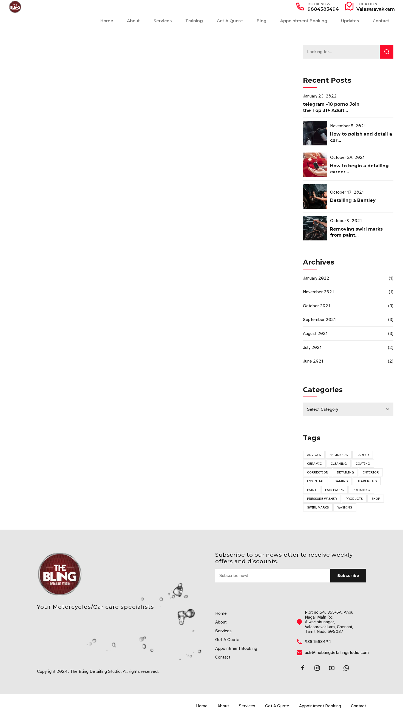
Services (163, 20)
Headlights (367, 481)
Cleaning (339, 464)
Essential (315, 481)
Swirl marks (318, 507)
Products (354, 499)
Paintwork (334, 490)
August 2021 (315, 333)
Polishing (361, 490)
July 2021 (312, 347)
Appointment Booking (303, 20)
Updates (350, 20)
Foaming (340, 481)
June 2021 (313, 361)
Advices (314, 455)
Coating (363, 464)
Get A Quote (230, 20)
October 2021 (316, 306)
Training (194, 20)
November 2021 (318, 292)
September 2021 (319, 319)
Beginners (339, 455)
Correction (317, 472)
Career (362, 455)
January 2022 (316, 278)
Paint (311, 490)
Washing (344, 507)
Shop (375, 499)
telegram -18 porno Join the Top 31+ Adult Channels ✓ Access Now (331, 110)
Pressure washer (322, 499)
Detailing (345, 472)
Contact (381, 20)
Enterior (371, 472)
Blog (261, 20)
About (133, 20)
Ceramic (314, 464)
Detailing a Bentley (353, 200)
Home (106, 20)
